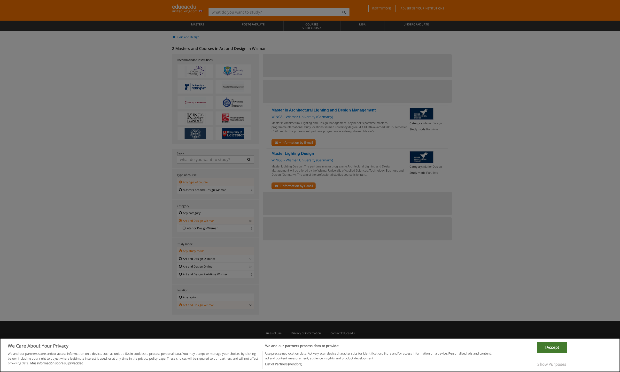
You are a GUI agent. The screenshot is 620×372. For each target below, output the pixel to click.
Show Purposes (551, 364)
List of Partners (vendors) (283, 364)
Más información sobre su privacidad (56, 363)
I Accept (552, 347)
